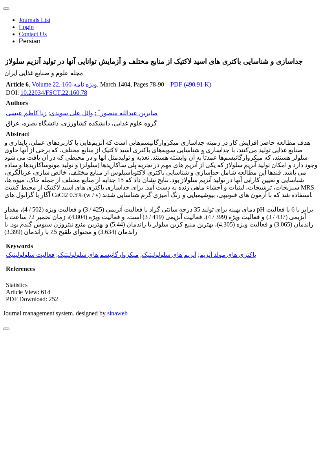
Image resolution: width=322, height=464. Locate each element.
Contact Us (33, 34)
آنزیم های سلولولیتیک (169, 254)
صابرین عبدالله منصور (128, 113)
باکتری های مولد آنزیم (227, 254)
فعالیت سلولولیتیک (30, 254)
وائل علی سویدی (71, 113)
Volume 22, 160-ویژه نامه (64, 84)
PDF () (190, 84)
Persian (29, 41)
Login (26, 27)
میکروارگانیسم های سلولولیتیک (98, 254)
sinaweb (117, 313)
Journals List (34, 20)
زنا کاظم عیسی (26, 113)
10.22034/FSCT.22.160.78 (53, 92)
